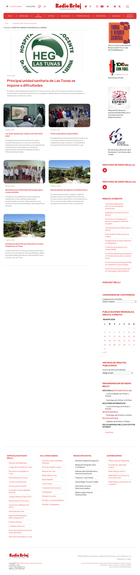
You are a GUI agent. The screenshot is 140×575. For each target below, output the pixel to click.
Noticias (51, 16)
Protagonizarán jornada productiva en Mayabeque (118, 242)
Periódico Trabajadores (50, 504)
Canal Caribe (47, 484)
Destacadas (24, 16)
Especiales (116, 16)
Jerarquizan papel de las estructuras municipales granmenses (114, 206)
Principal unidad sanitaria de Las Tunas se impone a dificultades (41, 83)
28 (124, 345)
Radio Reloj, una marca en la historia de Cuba (118, 476)
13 (119, 336)
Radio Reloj (68, 6)
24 (105, 345)
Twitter (86, 6)
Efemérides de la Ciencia (18, 478)
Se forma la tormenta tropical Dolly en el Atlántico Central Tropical (118, 263)
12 (114, 336)
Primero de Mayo (15, 522)
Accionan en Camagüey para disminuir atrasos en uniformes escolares (116, 221)
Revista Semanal (130, 16)
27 (119, 345)
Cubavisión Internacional (51, 488)
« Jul (104, 352)
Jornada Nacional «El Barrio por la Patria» (118, 229)
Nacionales (65, 16)
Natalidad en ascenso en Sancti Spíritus (117, 213)
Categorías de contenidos (112, 299)
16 (134, 336)
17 (105, 340)
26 (114, 345)
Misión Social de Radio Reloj (118, 461)
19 (114, 340)
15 (129, 336)
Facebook (90, 6)
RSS (120, 6)
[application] (104, 170)
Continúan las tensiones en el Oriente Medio (116, 248)
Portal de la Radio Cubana (51, 467)
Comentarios (101, 16)
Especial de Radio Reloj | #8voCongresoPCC (18, 516)
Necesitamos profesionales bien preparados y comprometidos (24, 191)
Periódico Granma (49, 496)
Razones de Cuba (48, 471)
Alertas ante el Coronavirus (19, 501)
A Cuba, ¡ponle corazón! (17, 486)
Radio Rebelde (47, 479)
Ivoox (115, 6)
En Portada (38, 16)
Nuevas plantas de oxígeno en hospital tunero (69, 190)
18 (109, 340)
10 (105, 336)
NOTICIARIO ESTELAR (122, 390)
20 (119, 340)
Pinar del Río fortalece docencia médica (117, 235)
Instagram (97, 6)
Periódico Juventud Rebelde (53, 500)
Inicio (10, 16)
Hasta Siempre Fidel (16, 511)
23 (134, 340)
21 (124, 340)
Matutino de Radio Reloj (18, 463)
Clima (39, 6)
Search (127, 6)
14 (124, 336)
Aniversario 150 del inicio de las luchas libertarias (20, 531)
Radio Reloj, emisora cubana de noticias (29, 563)
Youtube (102, 6)
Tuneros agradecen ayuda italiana (64, 133)
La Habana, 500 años (17, 526)
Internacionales (83, 16)
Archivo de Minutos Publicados (114, 370)
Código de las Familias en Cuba (20, 467)
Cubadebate (47, 492)
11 (109, 336)
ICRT (129, 565)
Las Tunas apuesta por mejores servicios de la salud (24, 134)
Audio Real (109, 432)
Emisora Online (16, 6)
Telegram (107, 6)
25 (110, 345)
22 (129, 340)
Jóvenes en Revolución (17, 482)
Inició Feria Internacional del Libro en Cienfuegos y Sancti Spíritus (117, 270)
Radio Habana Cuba (49, 475)
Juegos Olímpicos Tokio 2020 (20, 496)
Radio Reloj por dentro (116, 471)
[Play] (105, 170)
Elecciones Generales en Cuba (20, 537)
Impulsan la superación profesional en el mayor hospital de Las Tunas (24, 245)
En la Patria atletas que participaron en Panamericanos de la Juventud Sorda (118, 255)
